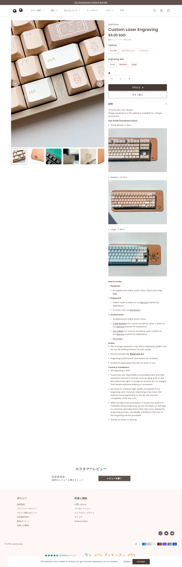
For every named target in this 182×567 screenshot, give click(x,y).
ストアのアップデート (84, 513)
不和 (122, 10)
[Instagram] (160, 533)
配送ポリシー (23, 521)
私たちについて (71, 10)
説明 (110, 104)
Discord (144, 302)
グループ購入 (36, 10)
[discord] (166, 533)
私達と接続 (80, 498)
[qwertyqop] (17, 10)
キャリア (78, 517)
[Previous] (15, 83)
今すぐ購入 (137, 94)
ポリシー (22, 498)
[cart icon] (168, 10)
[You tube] (172, 533)
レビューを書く (114, 478)
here (115, 293)
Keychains (118, 338)
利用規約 (21, 504)
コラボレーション (82, 508)
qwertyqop (17, 544)
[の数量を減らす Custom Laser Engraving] (111, 78)
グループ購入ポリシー (27, 513)
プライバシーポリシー (27, 508)
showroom (135, 310)
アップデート (92, 10)
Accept (141, 561)
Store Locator (81, 521)
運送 (110, 40)
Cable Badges (120, 323)
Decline (127, 561)
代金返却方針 (23, 517)
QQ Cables (118, 331)
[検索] (154, 10)
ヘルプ (108, 10)
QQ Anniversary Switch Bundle (90, 2)
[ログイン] (161, 10)
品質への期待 (23, 525)
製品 (53, 10)
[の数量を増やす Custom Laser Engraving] (129, 78)
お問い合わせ (80, 504)
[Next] (100, 83)
